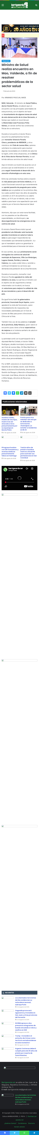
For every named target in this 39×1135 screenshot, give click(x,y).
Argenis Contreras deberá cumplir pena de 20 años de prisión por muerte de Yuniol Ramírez (26, 1051)
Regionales (6, 61)
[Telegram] (21, 393)
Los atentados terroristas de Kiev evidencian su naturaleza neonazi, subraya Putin (25, 1001)
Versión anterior (19, 1127)
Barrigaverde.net (9, 1082)
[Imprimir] (30, 393)
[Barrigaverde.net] (19, 5)
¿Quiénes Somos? (10, 1123)
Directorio (31, 1123)
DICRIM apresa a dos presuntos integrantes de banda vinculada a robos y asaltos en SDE (25, 1026)
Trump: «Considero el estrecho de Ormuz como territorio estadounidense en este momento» (25, 1039)
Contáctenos (22, 1123)
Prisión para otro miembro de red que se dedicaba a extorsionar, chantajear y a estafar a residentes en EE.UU (28, 423)
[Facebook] (5, 393)
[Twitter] (9, 393)
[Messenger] (13, 393)
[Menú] (3, 5)
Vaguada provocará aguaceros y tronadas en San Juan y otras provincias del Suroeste (26, 1013)
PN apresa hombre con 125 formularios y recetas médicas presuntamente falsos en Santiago (10, 451)
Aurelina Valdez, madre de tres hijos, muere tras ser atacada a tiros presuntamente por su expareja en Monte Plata (9, 424)
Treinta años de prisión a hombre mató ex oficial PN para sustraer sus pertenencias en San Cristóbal (28, 452)
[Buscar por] (36, 5)
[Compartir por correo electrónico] (25, 393)
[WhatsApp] (17, 393)
